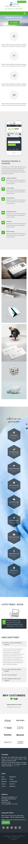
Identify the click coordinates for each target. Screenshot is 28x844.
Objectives (4, 781)
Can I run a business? (10, 675)
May (4, 622)
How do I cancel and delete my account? (13, 643)
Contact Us (12, 784)
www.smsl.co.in (10, 819)
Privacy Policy (14, 839)
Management (12, 776)
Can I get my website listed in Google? (12, 670)
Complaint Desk (13, 781)
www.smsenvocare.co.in (20, 819)
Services (3, 784)
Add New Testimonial (14, 707)
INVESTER (6, 822)
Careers (11, 779)
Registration (12, 786)
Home (2, 776)
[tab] (14, 643)
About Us (3, 779)
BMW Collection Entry (22, 1)
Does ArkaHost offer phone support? (12, 679)
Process (3, 786)
